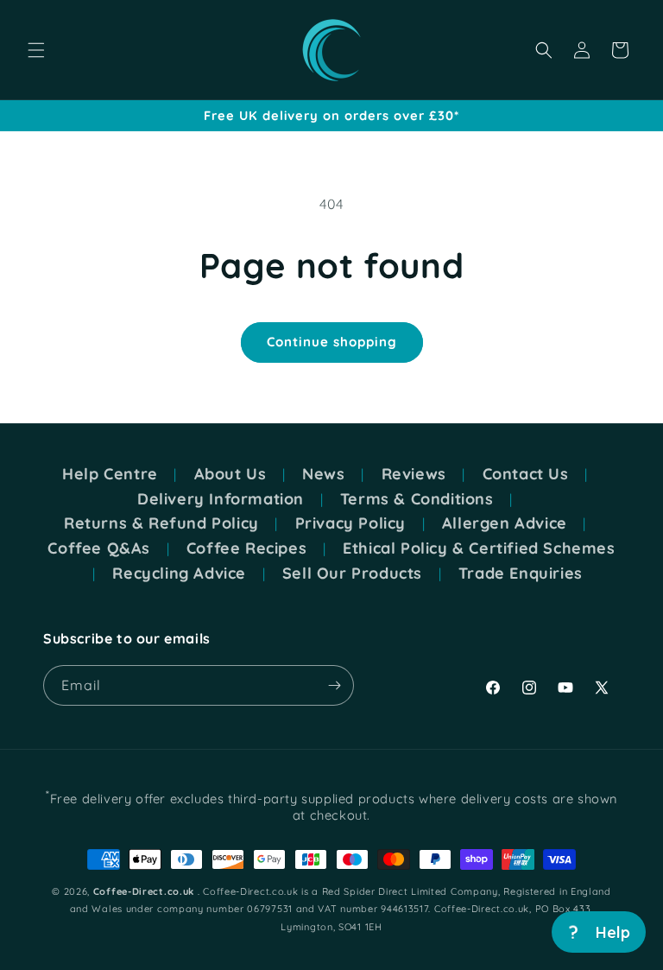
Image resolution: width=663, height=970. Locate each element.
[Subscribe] (334, 685)
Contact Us (526, 474)
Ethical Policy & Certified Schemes (479, 548)
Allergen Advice (504, 523)
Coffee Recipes (246, 548)
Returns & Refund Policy (161, 523)
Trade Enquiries (520, 573)
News (323, 474)
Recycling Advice (179, 573)
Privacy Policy (350, 523)
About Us (230, 474)
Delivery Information (220, 499)
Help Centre (110, 474)
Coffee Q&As (98, 548)
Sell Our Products (352, 573)
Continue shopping (332, 341)
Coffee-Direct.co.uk (143, 891)
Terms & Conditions (417, 499)
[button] (36, 50)
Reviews (414, 474)
